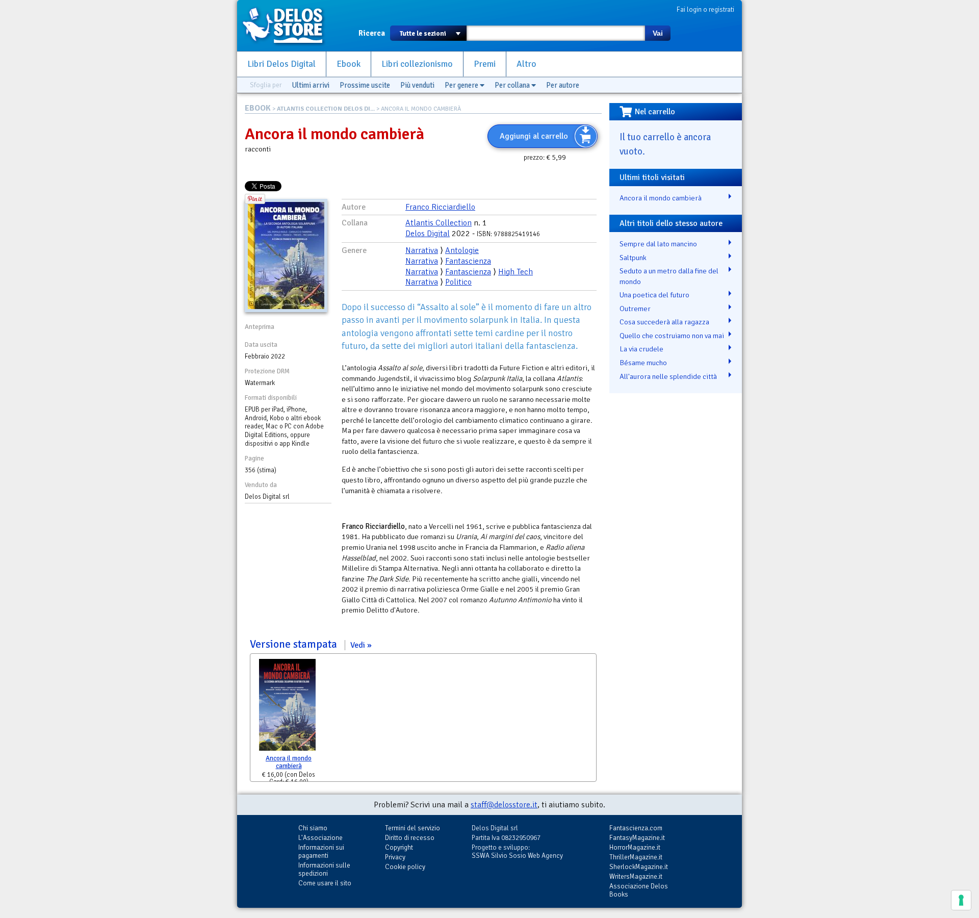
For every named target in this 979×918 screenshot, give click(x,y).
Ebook (348, 64)
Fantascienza (468, 261)
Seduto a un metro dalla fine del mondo (669, 276)
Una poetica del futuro (654, 294)
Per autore (562, 85)
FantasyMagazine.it (637, 837)
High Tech (515, 272)
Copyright (399, 847)
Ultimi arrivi (310, 85)
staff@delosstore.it (504, 805)
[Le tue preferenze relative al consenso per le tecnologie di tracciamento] (961, 900)
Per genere (462, 85)
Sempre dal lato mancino (658, 243)
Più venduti (417, 85)
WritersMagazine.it (635, 876)
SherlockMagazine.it (638, 866)
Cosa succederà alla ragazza (664, 321)
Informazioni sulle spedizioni (324, 869)
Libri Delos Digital (281, 64)
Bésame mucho (643, 362)
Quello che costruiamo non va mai (672, 335)
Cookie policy (405, 866)
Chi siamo (312, 828)
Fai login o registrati (705, 9)
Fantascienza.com (635, 828)
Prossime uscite (365, 85)
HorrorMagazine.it (634, 847)
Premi (485, 64)
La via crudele (641, 348)
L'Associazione (320, 837)
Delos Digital (427, 233)
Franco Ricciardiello (440, 207)
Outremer (635, 308)
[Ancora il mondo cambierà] (287, 707)
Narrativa (421, 250)
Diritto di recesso (409, 837)
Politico (458, 282)
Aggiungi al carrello (534, 136)
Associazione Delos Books (638, 890)
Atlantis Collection (438, 223)
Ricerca (371, 33)
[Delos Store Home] (288, 25)
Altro (526, 64)
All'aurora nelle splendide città (668, 376)
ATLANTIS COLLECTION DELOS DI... (326, 109)
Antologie (462, 250)
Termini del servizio (412, 828)
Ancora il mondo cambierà (289, 762)
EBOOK (258, 108)
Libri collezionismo (417, 64)
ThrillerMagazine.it (635, 857)
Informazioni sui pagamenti (321, 851)
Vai (658, 33)
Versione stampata (307, 644)
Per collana (513, 85)
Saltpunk (633, 257)
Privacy (395, 857)
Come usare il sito (324, 883)
